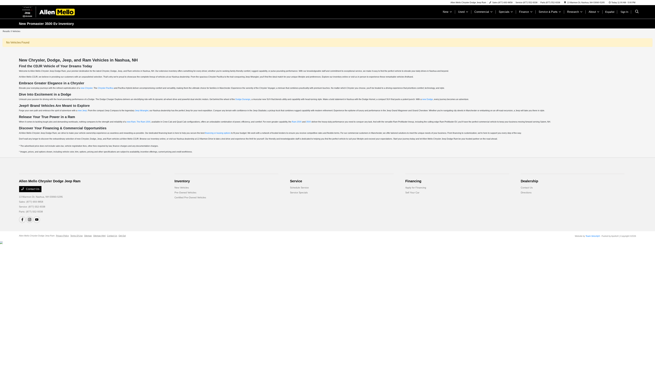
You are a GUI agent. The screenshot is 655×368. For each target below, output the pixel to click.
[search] (637, 12)
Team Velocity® (593, 236)
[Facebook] (22, 219)
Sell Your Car (412, 192)
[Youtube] (36, 219)
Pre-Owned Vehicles (185, 192)
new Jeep (82, 110)
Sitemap (88, 236)
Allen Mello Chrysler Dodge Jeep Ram (37, 236)
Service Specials (299, 192)
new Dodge (427, 99)
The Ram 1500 (143, 122)
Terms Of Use (76, 236)
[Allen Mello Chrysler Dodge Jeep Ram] (48, 11)
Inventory (182, 181)
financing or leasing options (218, 133)
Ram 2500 (297, 122)
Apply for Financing (415, 187)
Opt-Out (122, 236)
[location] (565, 2)
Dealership (529, 181)
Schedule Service (299, 187)
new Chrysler (87, 88)
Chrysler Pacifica (105, 88)
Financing (413, 181)
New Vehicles (181, 187)
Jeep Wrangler (141, 110)
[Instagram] (29, 219)
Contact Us (32, 189)
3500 (308, 122)
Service (296, 181)
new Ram (131, 122)
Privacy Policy (62, 236)
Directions (526, 192)
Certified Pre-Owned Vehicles (190, 197)
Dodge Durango (242, 99)
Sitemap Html (99, 236)
